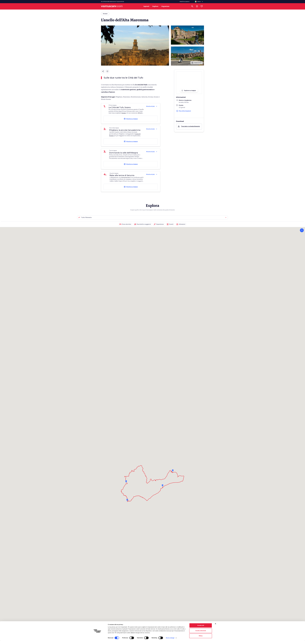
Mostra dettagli (170, 638)
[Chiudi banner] (215, 623)
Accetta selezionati (200, 630)
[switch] (131, 638)
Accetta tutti (200, 625)
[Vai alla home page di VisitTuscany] (112, 6)
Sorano (124, 113)
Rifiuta (200, 635)
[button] (189, 127)
